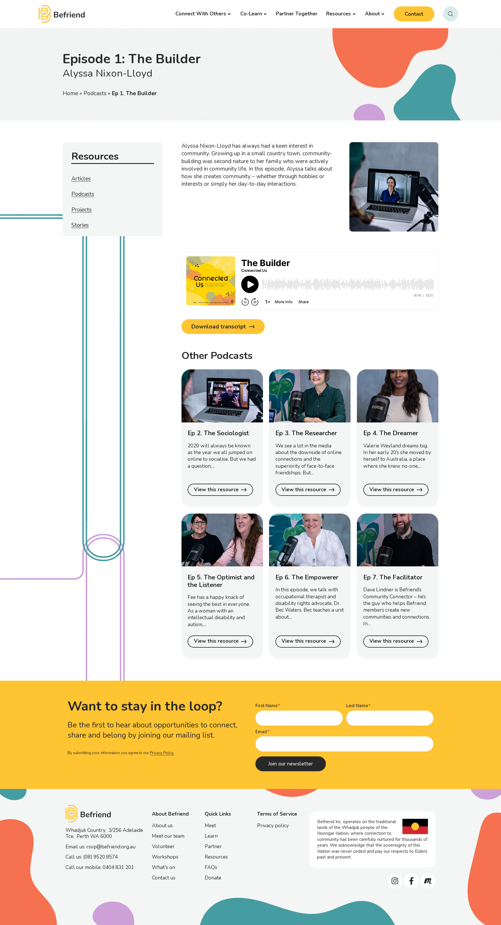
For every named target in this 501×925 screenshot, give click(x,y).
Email (261, 732)
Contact (414, 14)
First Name (266, 706)
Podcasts (95, 93)
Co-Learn (251, 13)
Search (450, 13)
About (372, 13)
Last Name (357, 706)
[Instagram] (395, 880)
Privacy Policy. (162, 753)
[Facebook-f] (411, 880)
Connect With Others (200, 13)
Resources (338, 13)
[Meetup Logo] (427, 880)
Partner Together (296, 13)
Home (70, 93)
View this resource (216, 489)
